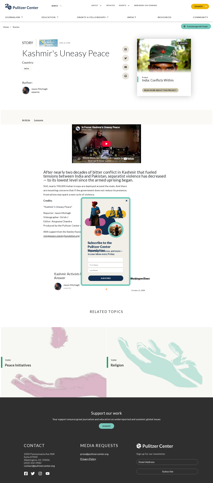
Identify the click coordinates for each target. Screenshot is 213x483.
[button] (106, 246)
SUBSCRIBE (106, 278)
